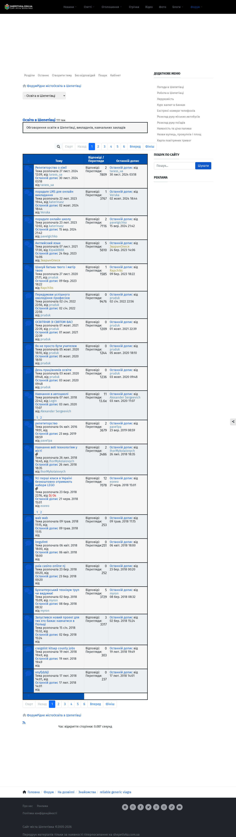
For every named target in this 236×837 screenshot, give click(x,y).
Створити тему (62, 75)
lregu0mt (41, 542)
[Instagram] (164, 807)
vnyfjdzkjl (42, 672)
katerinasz (56, 202)
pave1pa (46, 440)
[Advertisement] (118, 38)
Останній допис (46, 178)
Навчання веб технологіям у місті (56, 449)
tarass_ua (55, 174)
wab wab (41, 518)
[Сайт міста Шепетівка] (18, 6)
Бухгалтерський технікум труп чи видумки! (57, 591)
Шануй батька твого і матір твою (55, 268)
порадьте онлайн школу (53, 219)
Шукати (203, 166)
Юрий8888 (56, 250)
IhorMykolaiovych (61, 461)
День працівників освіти (53, 370)
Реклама (42, 806)
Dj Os (52, 495)
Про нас (28, 806)
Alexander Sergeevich (55, 411)
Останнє (43, 75)
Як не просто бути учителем (56, 346)
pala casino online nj (50, 566)
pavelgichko (49, 236)
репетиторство (46, 423)
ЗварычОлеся (50, 260)
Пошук (102, 75)
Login (53, 401)
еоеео (44, 506)
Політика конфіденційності (40, 813)
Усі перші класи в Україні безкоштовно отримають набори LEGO (53, 482)
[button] (70, 7)
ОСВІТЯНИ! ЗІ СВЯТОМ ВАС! (54, 322)
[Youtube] (179, 807)
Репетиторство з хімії (51, 167)
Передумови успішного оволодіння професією (52, 296)
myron (53, 600)
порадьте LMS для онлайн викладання (54, 193)
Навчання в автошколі (51, 394)
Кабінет (115, 75)
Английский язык (47, 243)
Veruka (45, 212)
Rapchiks (46, 288)
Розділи (29, 75)
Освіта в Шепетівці (39, 120)
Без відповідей (85, 75)
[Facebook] (141, 807)
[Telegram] (125, 807)
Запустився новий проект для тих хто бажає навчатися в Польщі (57, 621)
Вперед (135, 146)
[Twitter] (148, 807)
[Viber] (133, 807)
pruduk (53, 277)
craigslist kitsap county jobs (55, 648)
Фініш (149, 146)
